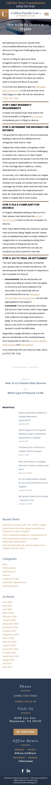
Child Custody (9, 568)
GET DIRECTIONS (25, 732)
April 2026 (7, 609)
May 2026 (7, 605)
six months (37, 116)
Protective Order (10, 578)
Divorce (24, 367)
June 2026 (7, 602)
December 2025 (10, 623)
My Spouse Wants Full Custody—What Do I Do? (33, 498)
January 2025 (9, 645)
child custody (8, 344)
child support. (27, 344)
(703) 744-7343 (10, 98)
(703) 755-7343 (25, 6)
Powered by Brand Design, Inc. (25, 782)
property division (38, 341)
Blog (4, 564)
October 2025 (9, 631)
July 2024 (7, 663)
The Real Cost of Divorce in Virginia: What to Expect (32, 449)
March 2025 (8, 638)
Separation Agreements (14, 582)
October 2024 (9, 652)
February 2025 (9, 641)
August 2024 (8, 659)
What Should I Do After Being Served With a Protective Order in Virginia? (23, 530)
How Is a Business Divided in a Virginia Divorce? (24, 535)
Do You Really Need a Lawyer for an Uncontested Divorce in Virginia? (33, 483)
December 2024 (10, 649)
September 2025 (10, 634)
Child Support (9, 571)
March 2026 (8, 613)
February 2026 (9, 616)
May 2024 (7, 667)
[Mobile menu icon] (46, 14)
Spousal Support (10, 586)
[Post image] (9, 417)
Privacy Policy (32, 780)
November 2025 (10, 627)
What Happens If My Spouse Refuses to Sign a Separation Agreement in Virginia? (32, 434)
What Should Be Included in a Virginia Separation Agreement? (32, 416)
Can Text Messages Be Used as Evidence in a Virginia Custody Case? (24, 547)
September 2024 (10, 656)
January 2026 (9, 620)
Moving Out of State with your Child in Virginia (24, 524)
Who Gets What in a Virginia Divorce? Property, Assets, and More (33, 465)
